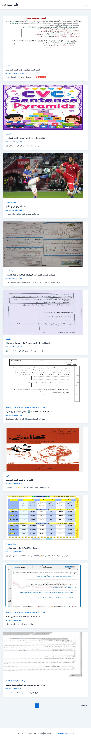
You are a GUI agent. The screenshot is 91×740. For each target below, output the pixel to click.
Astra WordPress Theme (64, 733)
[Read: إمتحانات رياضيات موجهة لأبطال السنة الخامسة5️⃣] (43, 312)
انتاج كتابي (43, 407)
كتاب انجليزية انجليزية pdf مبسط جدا (22, 548)
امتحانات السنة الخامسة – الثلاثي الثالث (22, 616)
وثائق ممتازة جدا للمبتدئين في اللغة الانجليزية (25, 138)
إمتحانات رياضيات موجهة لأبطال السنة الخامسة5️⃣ (27, 343)
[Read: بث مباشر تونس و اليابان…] (43, 176)
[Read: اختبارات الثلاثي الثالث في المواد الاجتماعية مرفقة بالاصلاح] (43, 244)
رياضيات (8, 65)
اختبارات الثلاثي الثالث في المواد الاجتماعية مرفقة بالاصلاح (30, 274)
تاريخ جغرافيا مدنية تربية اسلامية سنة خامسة (25, 685)
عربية (22, 407)
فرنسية (17, 407)
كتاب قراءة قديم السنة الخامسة (19, 480)
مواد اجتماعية (9, 270)
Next (84, 705)
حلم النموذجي (10, 4)
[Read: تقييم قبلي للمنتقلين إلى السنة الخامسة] (43, 39)
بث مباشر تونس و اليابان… (17, 206)
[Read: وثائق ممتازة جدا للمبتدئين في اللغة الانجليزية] (43, 107)
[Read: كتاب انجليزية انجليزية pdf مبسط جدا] (43, 517)
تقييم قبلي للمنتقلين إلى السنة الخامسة (22, 69)
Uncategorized (10, 202)
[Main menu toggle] (86, 4)
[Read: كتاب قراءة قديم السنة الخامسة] (43, 449)
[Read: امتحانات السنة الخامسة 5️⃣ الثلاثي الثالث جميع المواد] (43, 381)
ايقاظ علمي (35, 407)
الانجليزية (8, 134)
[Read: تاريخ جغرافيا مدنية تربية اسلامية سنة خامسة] (43, 654)
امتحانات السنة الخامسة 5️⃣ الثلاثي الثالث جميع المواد (28, 411)
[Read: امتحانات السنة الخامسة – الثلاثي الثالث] (43, 586)
